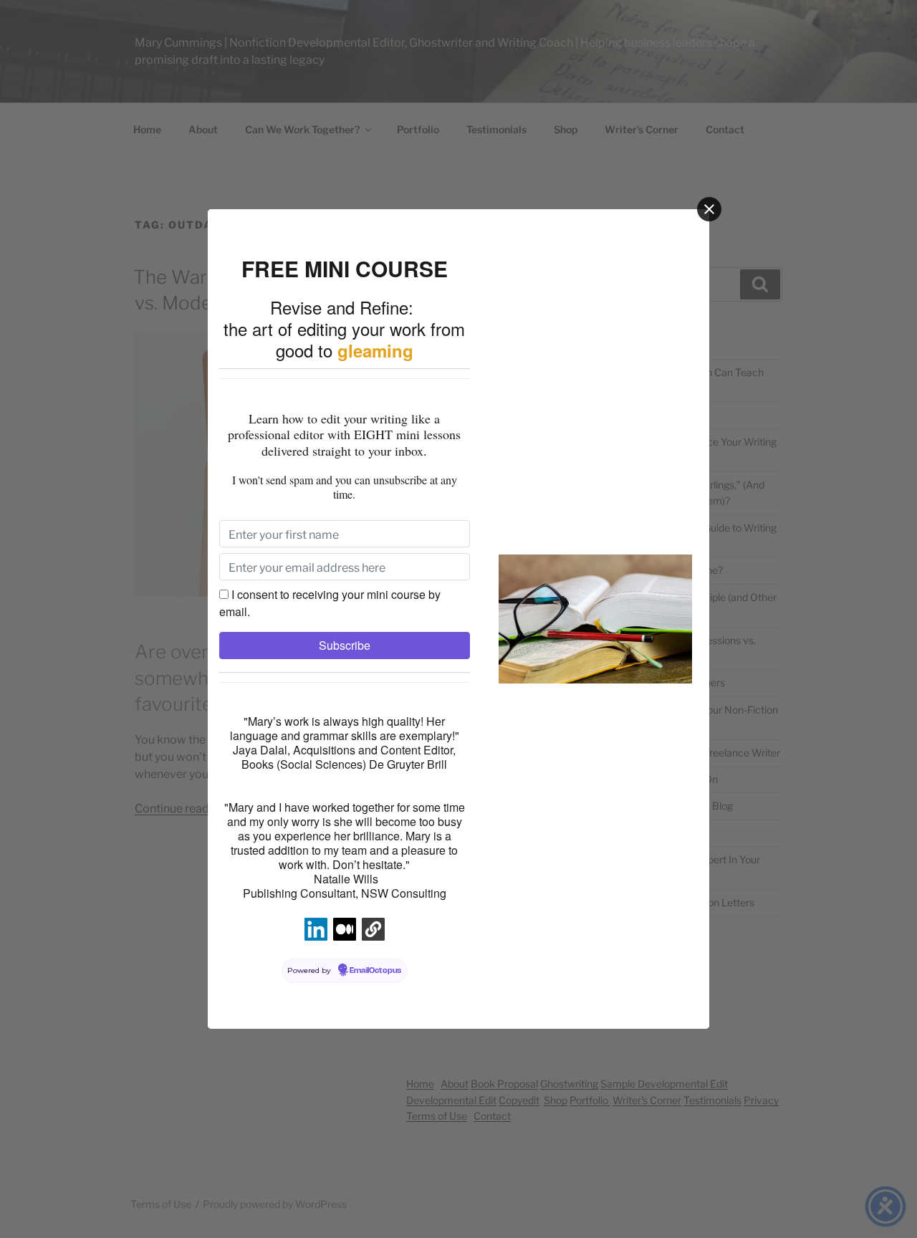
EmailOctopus (375, 970)
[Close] (709, 209)
